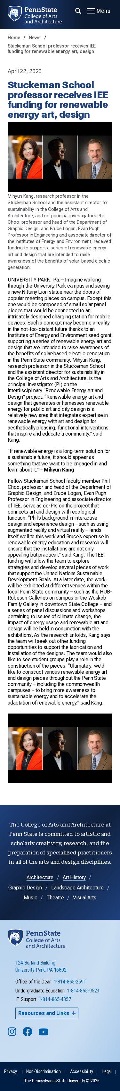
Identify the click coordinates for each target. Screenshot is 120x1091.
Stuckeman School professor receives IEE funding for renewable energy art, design (52, 48)
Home (14, 37)
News (35, 37)
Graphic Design (25, 888)
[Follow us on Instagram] (13, 1035)
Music (30, 898)
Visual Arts (84, 898)
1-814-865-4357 (55, 999)
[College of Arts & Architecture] (38, 14)
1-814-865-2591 (70, 982)
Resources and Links (43, 1013)
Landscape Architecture (77, 888)
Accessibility (81, 1071)
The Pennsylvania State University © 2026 (61, 1081)
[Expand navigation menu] (78, 10)
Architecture (40, 877)
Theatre (55, 898)
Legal (107, 1071)
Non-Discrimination (43, 1071)
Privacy (10, 1071)
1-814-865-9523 (83, 991)
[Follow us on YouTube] (44, 1035)
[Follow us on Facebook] (28, 1035)
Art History (74, 877)
